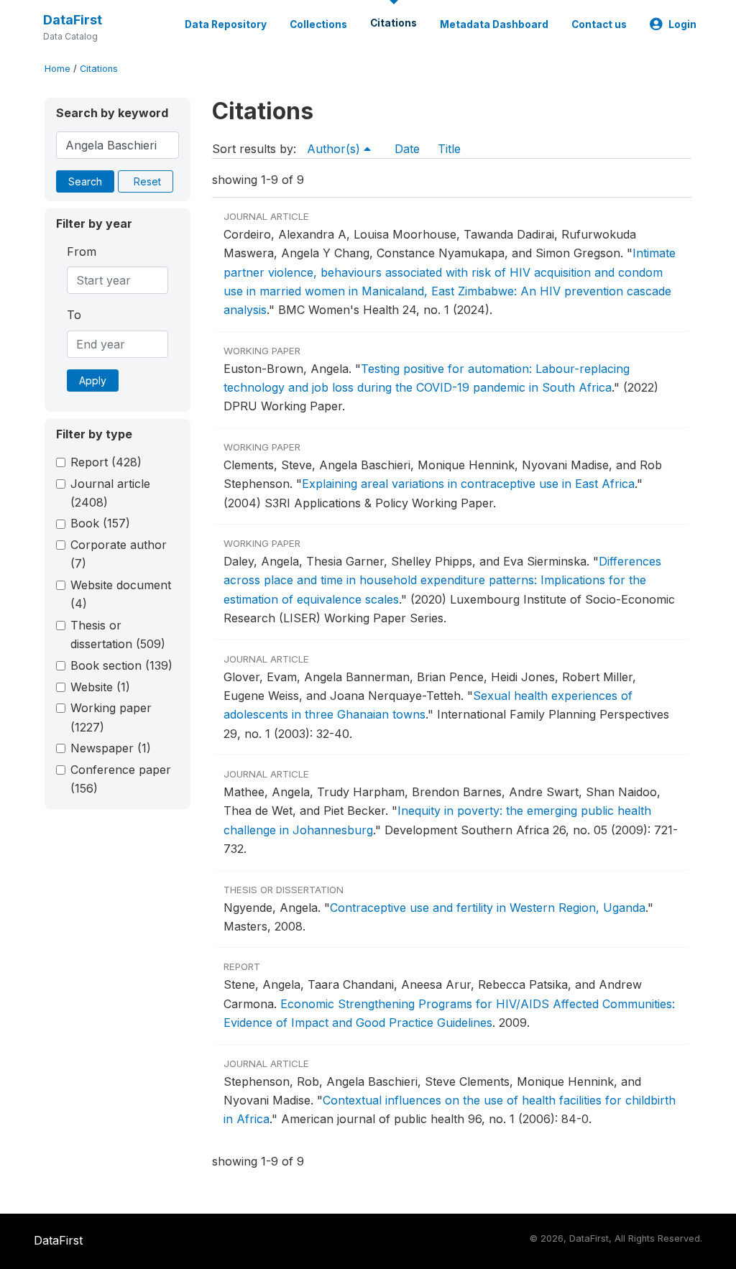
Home (57, 68)
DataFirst (72, 19)
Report (106, 462)
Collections (318, 24)
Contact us (599, 24)
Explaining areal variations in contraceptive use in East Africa (468, 483)
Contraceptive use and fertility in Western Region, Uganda (487, 907)
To (74, 315)
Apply (92, 380)
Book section (121, 665)
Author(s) (335, 149)
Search (85, 181)
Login (682, 24)
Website (100, 687)
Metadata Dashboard (494, 24)
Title (449, 149)
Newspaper (110, 748)
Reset (147, 181)
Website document (120, 594)
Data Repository (226, 24)
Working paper (111, 717)
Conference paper (120, 778)
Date (407, 149)
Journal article (110, 492)
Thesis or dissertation (117, 634)
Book (100, 523)
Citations (393, 23)
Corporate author (118, 554)
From (81, 251)
